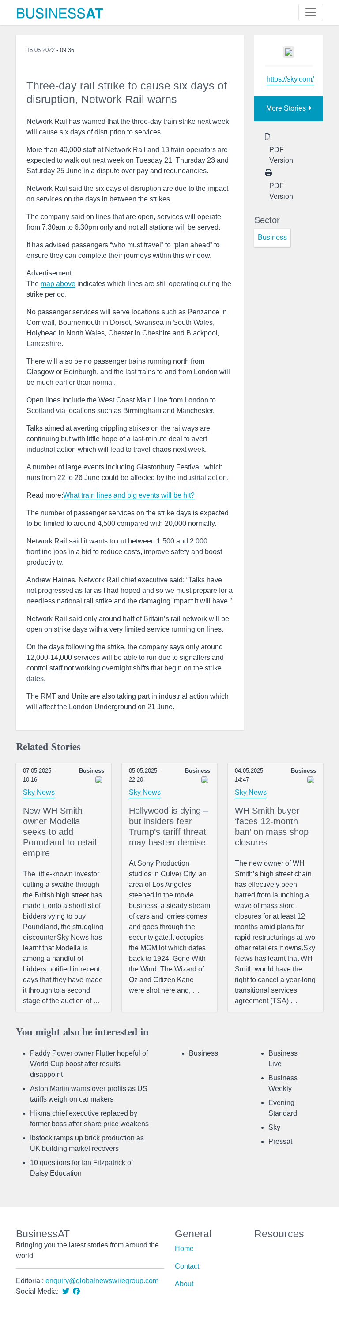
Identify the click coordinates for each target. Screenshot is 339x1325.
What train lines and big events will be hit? (129, 495)
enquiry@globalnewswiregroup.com (101, 1280)
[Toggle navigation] (310, 12)
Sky (274, 1127)
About (184, 1284)
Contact (187, 1266)
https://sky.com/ (290, 79)
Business (203, 1053)
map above (58, 283)
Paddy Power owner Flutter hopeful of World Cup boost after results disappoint (89, 1064)
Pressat (280, 1141)
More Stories (287, 108)
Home (184, 1248)
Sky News (39, 792)
